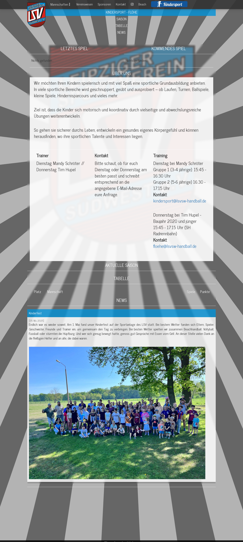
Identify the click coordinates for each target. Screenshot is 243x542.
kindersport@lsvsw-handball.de (179, 200)
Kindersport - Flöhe (121, 12)
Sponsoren (104, 4)
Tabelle (121, 25)
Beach (142, 4)
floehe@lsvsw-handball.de (174, 245)
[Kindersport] (169, 4)
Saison (121, 19)
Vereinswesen (84, 4)
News (122, 32)
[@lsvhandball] (132, 4)
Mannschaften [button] (59, 4)
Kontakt (121, 4)
